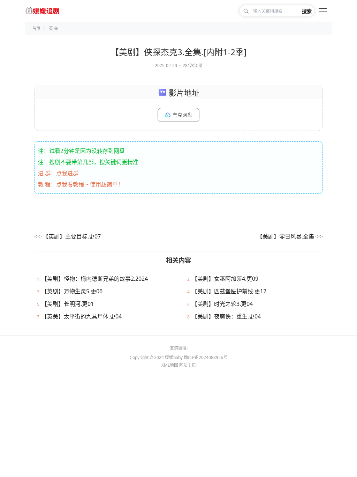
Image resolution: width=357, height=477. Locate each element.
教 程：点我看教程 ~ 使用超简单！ (80, 184)
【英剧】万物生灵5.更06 (71, 291)
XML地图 (169, 365)
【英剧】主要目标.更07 (72, 236)
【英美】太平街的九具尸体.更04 (81, 316)
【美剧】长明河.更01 (67, 304)
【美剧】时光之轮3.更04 (222, 304)
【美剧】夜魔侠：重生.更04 (226, 316)
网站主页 (187, 365)
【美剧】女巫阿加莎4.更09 (225, 278)
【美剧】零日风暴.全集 (285, 236)
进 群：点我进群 (58, 173)
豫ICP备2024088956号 (205, 357)
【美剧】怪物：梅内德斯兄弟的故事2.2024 (94, 278)
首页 (36, 28)
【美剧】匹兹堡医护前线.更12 (229, 291)
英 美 (53, 28)
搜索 (307, 11)
